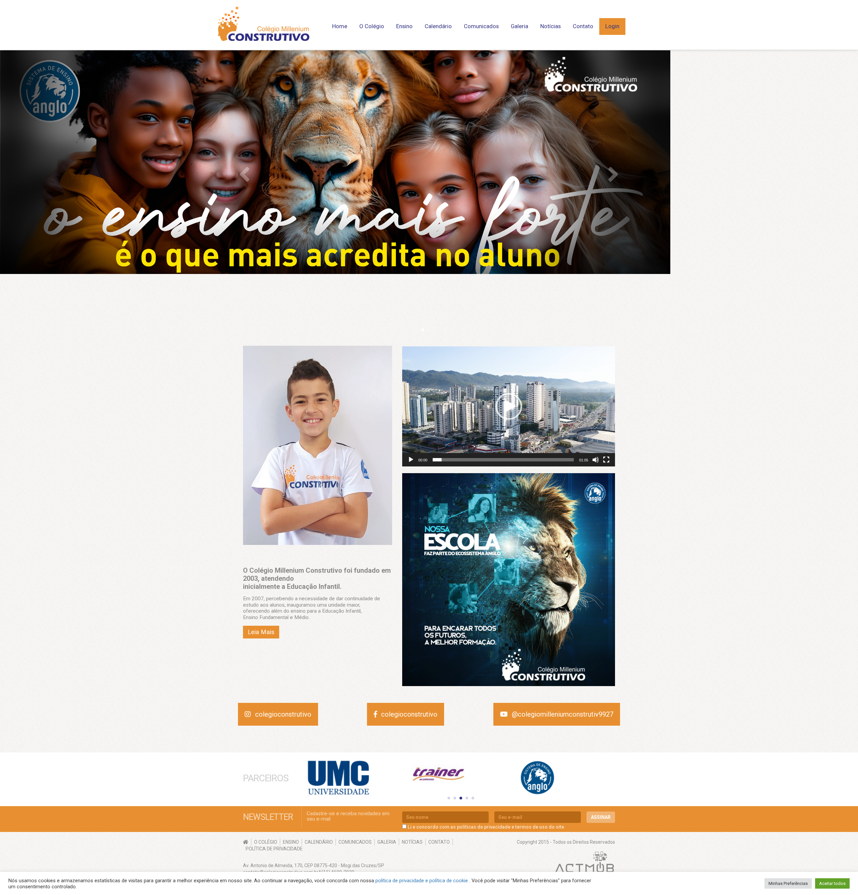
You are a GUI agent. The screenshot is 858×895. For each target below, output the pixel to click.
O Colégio (265, 842)
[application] (508, 406)
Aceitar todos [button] (832, 883)
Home (339, 26)
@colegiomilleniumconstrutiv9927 (562, 714)
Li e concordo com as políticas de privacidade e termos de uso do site (486, 827)
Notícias (550, 26)
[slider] (503, 459)
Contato (583, 26)
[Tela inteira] (606, 459)
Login (612, 26)
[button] (508, 406)
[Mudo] (595, 459)
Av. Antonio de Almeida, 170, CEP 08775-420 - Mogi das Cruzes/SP (313, 865)
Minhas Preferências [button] (788, 883)
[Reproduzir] (411, 459)
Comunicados (481, 26)
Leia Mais (261, 632)
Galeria (519, 26)
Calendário (438, 26)
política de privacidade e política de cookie (422, 881)
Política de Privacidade (274, 848)
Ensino (291, 842)
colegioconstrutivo (283, 714)
